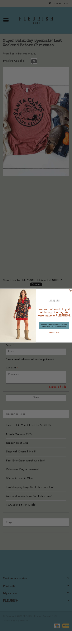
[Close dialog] (70, 290)
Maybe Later (54, 333)
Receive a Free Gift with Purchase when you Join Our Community (54, 325)
